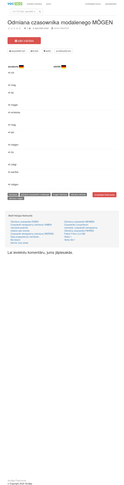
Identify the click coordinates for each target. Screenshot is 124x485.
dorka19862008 (61, 28)
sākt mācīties (25, 41)
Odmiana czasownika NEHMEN (79, 221)
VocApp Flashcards (17, 480)
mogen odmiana (60, 194)
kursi (48, 3)
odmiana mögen (16, 198)
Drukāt (35, 51)
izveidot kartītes (34, 3)
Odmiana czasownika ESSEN (25, 221)
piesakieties (110, 3)
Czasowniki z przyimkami (76, 224)
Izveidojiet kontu (93, 3)
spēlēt (48, 51)
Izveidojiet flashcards (104, 194)
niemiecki (13, 194)
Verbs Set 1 (69, 239)
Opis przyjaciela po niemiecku (25, 236)
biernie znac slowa (19, 242)
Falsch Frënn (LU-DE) (74, 233)
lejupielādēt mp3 (18, 51)
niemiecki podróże (19, 227)
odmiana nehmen (78, 194)
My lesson (15, 239)
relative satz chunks (20, 230)
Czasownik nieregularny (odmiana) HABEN (31, 224)
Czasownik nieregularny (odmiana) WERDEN (32, 233)
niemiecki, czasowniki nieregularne (80, 227)
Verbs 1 (68, 236)
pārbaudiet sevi (64, 51)
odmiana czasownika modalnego (35, 194)
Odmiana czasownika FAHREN (79, 230)
